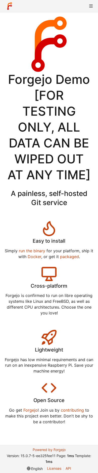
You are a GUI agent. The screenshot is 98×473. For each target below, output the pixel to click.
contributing (72, 410)
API (68, 468)
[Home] (10, 6)
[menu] (35, 468)
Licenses (54, 468)
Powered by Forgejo (49, 449)
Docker (34, 256)
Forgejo (30, 410)
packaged (69, 256)
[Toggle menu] (90, 6)
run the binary (32, 250)
